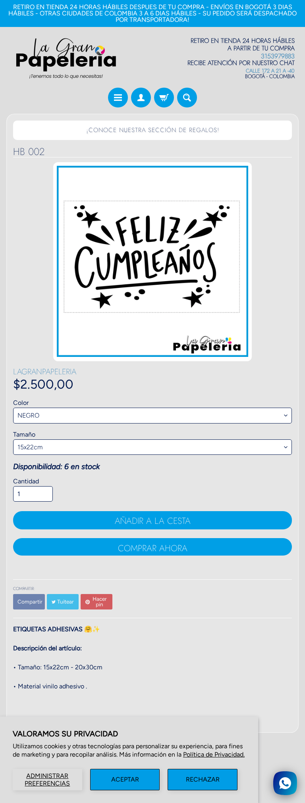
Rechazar (203, 779)
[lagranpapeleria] (65, 58)
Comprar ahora (152, 548)
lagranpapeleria (44, 372)
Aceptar (125, 779)
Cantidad (26, 481)
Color (21, 402)
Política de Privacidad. (214, 754)
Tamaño (24, 434)
